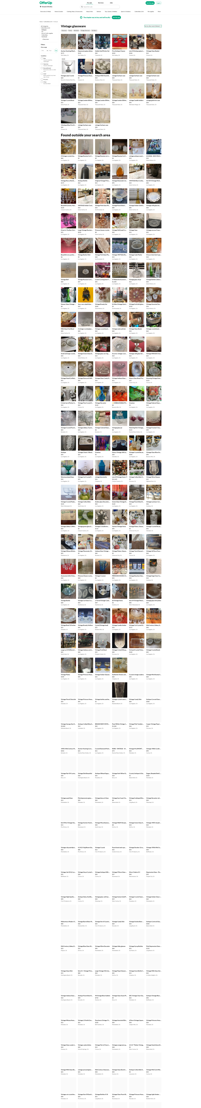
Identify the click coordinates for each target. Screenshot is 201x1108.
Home (41, 21)
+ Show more (45, 39)
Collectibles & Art (48, 21)
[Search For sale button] (82, 7)
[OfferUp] (46, 3)
